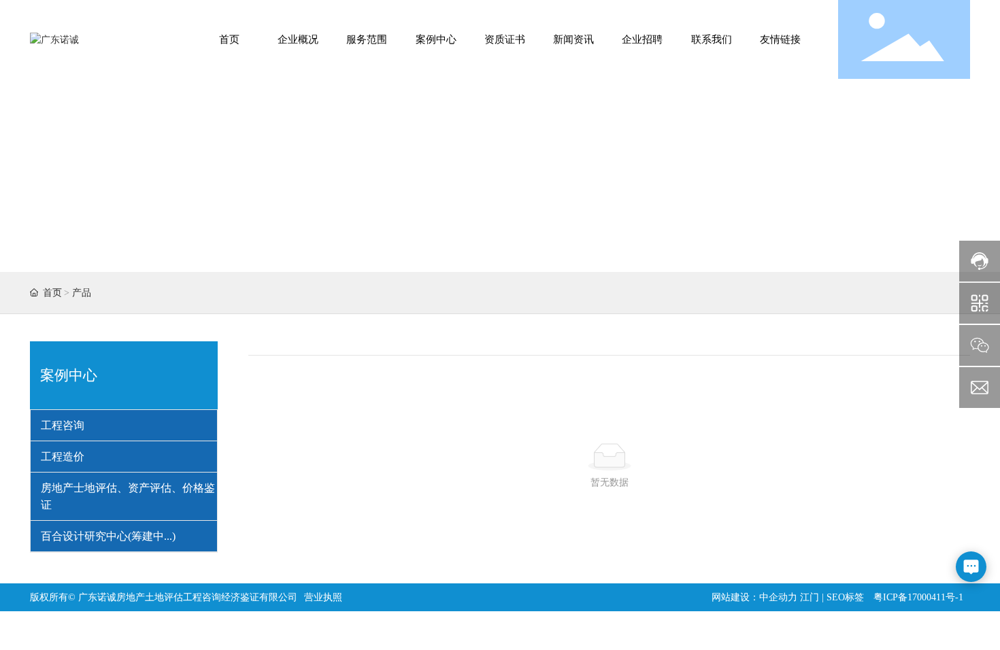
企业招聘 (642, 39)
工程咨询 (62, 425)
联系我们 (711, 39)
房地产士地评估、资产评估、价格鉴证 (128, 496)
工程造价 (62, 456)
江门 (809, 597)
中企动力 (778, 597)
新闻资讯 (573, 39)
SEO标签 (845, 597)
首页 (229, 39)
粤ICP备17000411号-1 (918, 597)
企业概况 (298, 39)
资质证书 (504, 39)
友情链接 (780, 39)
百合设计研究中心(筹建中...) (108, 536)
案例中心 (436, 39)
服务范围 (366, 39)
